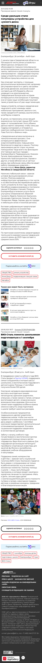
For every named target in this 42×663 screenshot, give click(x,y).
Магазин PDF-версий (24, 579)
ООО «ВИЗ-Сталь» (13, 520)
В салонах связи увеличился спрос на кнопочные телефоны (23, 311)
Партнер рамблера (20, 652)
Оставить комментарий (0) (21, 256)
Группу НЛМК (21, 378)
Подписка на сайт (20, 576)
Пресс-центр (7, 579)
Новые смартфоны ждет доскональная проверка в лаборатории (23, 297)
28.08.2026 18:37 (7, 330)
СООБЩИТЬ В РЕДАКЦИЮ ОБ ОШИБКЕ (18, 590)
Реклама (6, 576)
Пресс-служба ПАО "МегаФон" (13, 52)
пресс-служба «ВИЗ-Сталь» (11, 368)
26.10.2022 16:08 (7, 9)
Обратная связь (9, 587)
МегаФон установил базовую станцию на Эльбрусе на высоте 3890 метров (24, 290)
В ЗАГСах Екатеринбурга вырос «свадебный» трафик (20, 304)
